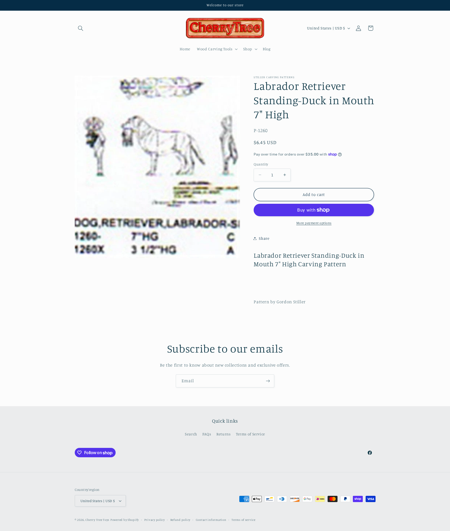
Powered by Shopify (124, 520)
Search (191, 434)
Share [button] (264, 238)
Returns (223, 434)
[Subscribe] (268, 380)
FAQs (206, 434)
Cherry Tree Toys (97, 520)
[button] (81, 28)
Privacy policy (154, 520)
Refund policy (180, 520)
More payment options (314, 223)
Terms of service (243, 520)
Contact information (211, 520)
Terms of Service (250, 434)
